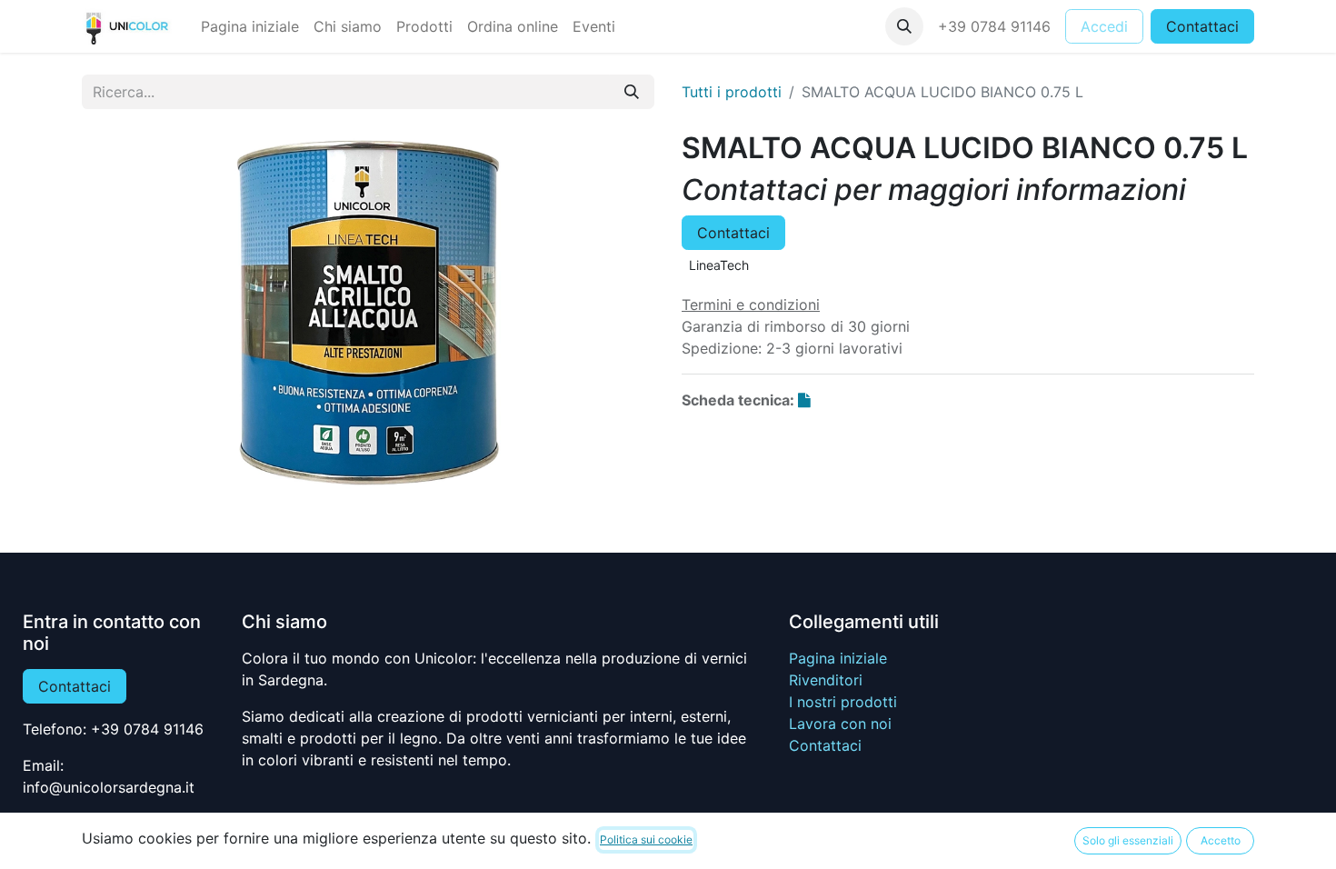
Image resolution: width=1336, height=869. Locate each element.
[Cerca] (631, 92)
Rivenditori (825, 680)
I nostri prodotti (843, 702)
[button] (904, 26)
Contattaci (1202, 26)
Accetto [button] (1221, 840)
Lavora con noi (840, 723)
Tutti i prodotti (732, 92)
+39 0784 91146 (994, 26)
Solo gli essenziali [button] (1127, 840)
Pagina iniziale (838, 658)
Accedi (1104, 26)
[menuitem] (250, 26)
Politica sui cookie (646, 839)
